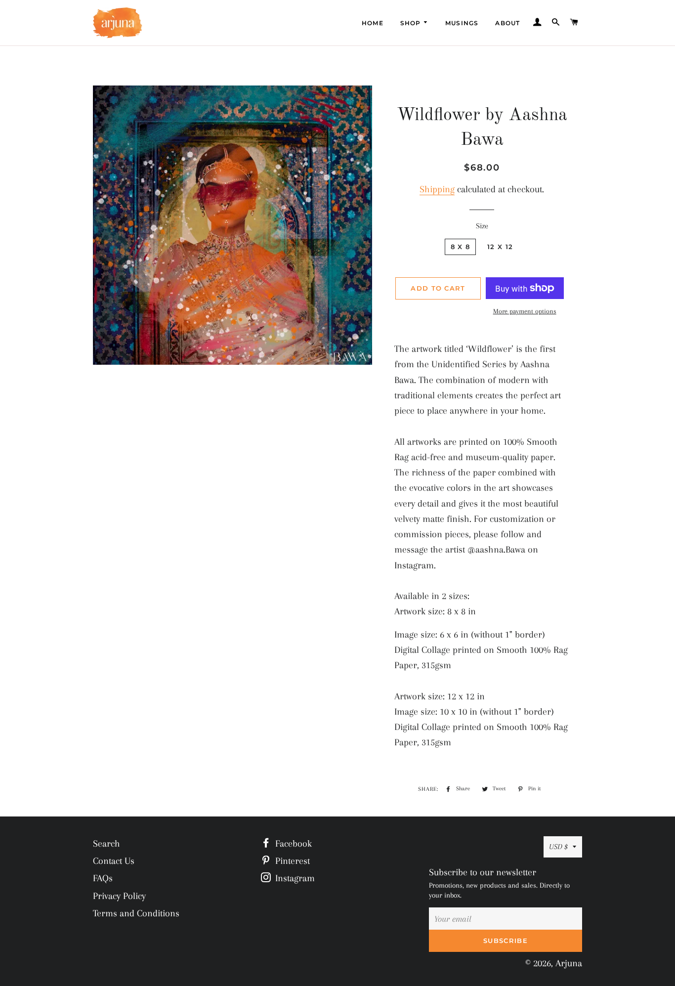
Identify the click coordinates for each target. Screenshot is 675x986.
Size (482, 225)
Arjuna (568, 963)
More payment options (524, 311)
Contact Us (113, 861)
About (507, 23)
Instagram (294, 878)
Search (106, 843)
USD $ (558, 846)
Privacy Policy (119, 896)
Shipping (437, 189)
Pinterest (291, 861)
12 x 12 (500, 247)
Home (372, 23)
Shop (411, 23)
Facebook (292, 843)
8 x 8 (460, 247)
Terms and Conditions (136, 913)
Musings (461, 23)
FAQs (103, 878)
